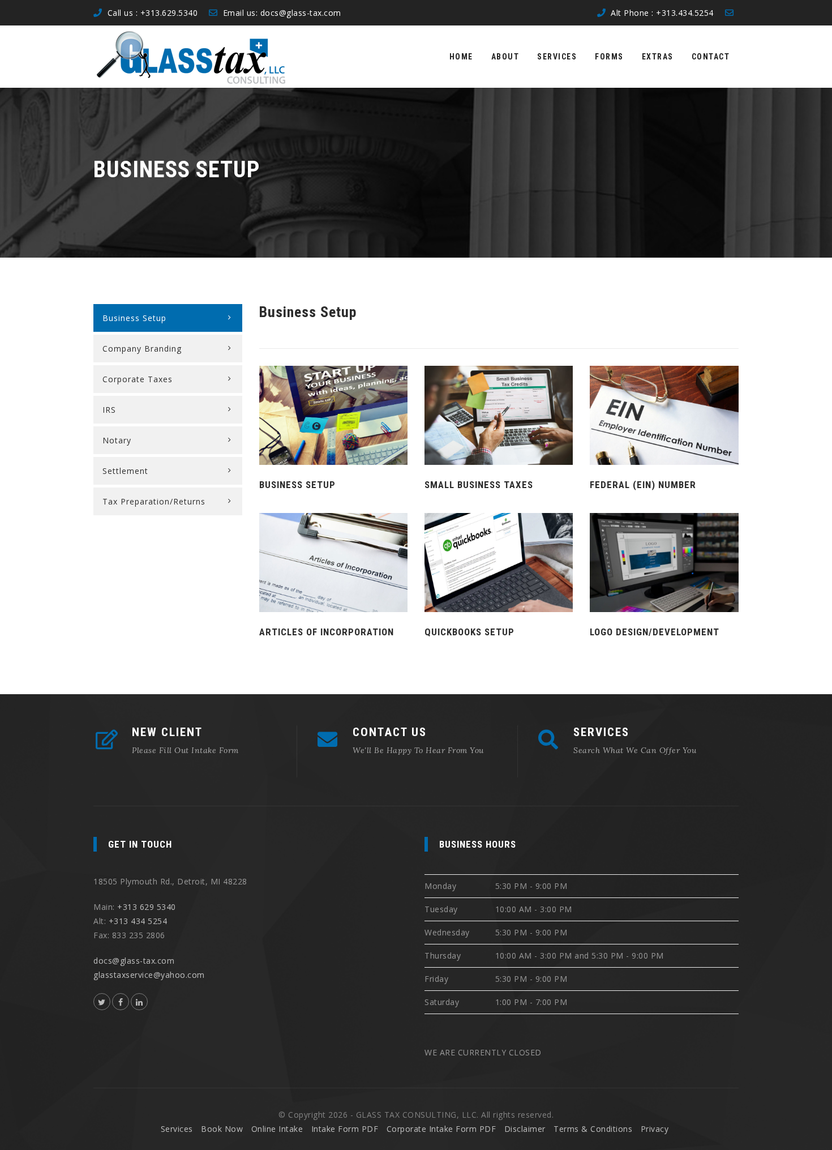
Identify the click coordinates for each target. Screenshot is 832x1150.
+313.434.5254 (685, 12)
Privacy (655, 1128)
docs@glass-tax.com (300, 12)
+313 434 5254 (138, 921)
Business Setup (297, 484)
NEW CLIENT (167, 732)
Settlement (125, 470)
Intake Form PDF (345, 1128)
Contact (711, 56)
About (505, 56)
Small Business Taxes (478, 484)
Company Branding (142, 348)
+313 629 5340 (146, 906)
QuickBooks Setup (469, 632)
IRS (109, 409)
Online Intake (277, 1128)
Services (557, 56)
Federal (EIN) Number (643, 484)
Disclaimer (525, 1128)
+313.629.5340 (169, 12)
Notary (116, 440)
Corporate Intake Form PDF (441, 1128)
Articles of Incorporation (326, 632)
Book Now (222, 1128)
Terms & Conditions (593, 1128)
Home (461, 56)
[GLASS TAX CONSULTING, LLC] (191, 56)
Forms (609, 56)
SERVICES (601, 732)
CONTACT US (390, 732)
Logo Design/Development (654, 632)
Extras (658, 56)
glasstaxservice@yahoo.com (149, 974)
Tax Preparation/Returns (153, 501)
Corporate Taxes (137, 379)
